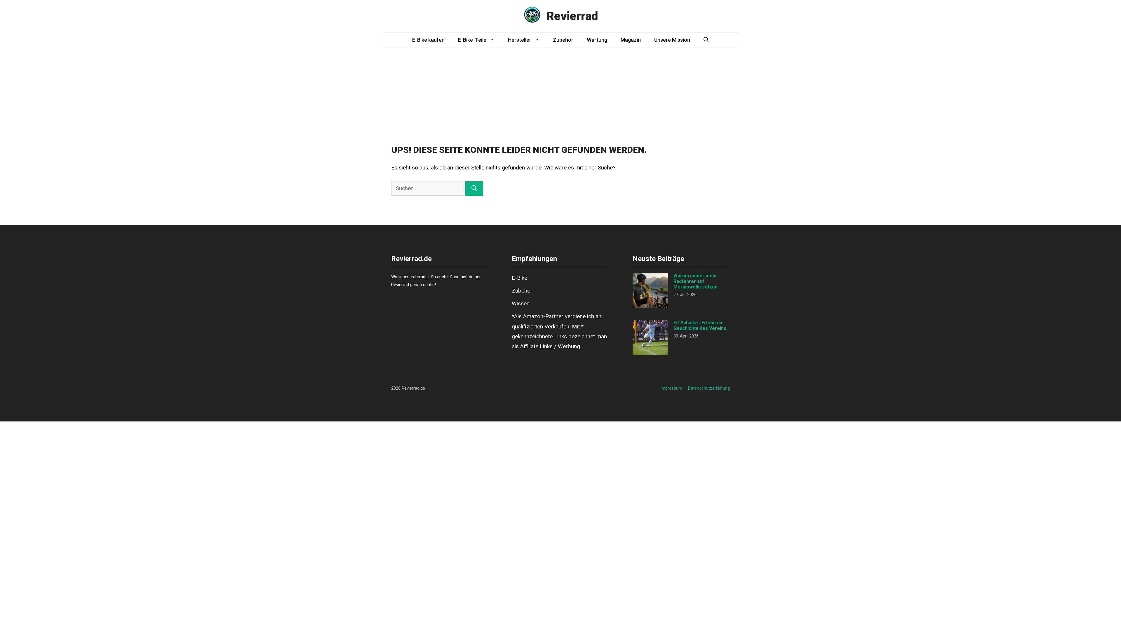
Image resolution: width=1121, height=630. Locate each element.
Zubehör (563, 40)
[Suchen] (474, 188)
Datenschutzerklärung (709, 388)
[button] (706, 40)
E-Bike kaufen (428, 40)
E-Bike (519, 277)
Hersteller (519, 40)
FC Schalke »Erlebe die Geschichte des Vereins (699, 325)
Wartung (597, 40)
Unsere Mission (672, 40)
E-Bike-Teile (472, 40)
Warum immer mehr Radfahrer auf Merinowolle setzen (695, 281)
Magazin (631, 40)
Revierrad (572, 16)
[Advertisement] (560, 91)
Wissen (521, 303)
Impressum (671, 388)
